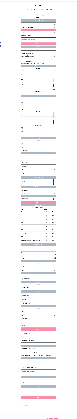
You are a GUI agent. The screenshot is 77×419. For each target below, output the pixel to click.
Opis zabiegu (38, 140)
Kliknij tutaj (45, 14)
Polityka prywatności (23, 414)
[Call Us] (1, 0)
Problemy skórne (27, 9)
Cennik (42, 9)
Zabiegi (34, 9)
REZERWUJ (42, 15)
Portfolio (38, 9)
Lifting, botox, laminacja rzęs (25, 405)
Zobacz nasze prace (38, 331)
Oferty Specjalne (46, 9)
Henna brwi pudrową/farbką (25, 402)
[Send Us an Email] (0, 0)
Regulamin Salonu (41, 414)
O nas (31, 9)
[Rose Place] (38, 5)
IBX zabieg (22, 379)
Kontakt (51, 9)
